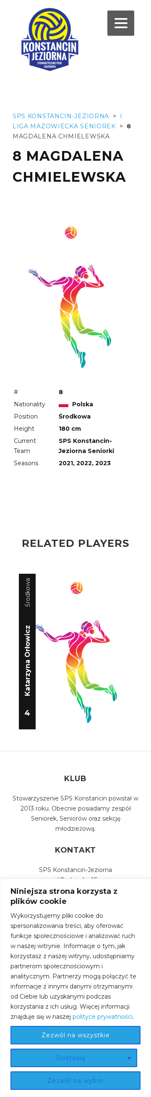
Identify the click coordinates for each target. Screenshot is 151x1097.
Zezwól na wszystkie (76, 1035)
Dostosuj (71, 1058)
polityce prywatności (103, 1016)
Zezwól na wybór (75, 1080)
